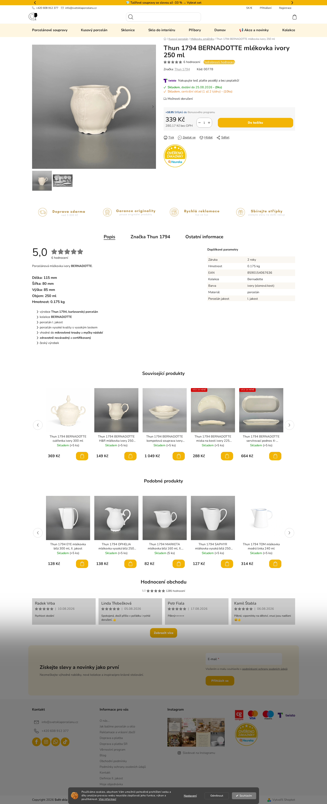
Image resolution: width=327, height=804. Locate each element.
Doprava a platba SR (114, 744)
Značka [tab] (150, 237)
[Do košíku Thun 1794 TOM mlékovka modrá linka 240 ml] (275, 564)
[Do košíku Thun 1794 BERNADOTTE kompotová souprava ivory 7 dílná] (179, 456)
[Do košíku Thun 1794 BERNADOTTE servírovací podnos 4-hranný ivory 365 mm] (275, 456)
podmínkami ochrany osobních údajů (264, 669)
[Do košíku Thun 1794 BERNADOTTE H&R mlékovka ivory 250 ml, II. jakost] (130, 456)
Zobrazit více (163, 633)
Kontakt (105, 773)
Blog (103, 755)
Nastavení (190, 796)
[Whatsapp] (55, 741)
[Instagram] (46, 741)
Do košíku (255, 123)
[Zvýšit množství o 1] (209, 122)
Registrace (285, 8)
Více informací (107, 799)
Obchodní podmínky (113, 761)
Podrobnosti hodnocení (219, 62)
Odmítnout (216, 795)
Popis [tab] (109, 237)
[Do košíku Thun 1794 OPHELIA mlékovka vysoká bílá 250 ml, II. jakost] (130, 564)
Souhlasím (246, 795)
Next (289, 425)
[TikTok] (65, 741)
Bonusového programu (201, 112)
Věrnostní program (112, 750)
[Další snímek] (153, 106)
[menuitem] (49, 30)
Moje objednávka (111, 784)
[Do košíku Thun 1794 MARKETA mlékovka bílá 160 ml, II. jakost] (179, 564)
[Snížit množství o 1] (199, 122)
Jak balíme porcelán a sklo (117, 726)
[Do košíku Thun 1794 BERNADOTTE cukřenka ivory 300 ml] (82, 456)
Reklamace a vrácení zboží (117, 732)
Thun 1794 (182, 69)
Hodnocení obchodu (164, 582)
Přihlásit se (219, 681)
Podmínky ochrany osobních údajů (123, 767)
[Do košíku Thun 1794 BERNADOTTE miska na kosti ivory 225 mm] (227, 456)
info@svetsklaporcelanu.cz (81, 8)
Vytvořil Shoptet (283, 800)
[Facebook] (36, 741)
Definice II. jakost (111, 778)
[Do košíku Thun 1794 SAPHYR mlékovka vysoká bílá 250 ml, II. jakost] (227, 564)
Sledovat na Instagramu (199, 753)
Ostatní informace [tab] (204, 237)
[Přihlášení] (280, 17)
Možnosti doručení (180, 99)
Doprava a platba (111, 738)
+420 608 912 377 (47, 8)
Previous (38, 425)
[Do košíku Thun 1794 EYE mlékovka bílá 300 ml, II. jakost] (82, 564)
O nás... (105, 721)
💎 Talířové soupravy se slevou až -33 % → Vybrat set (163, 3)
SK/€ (249, 8)
